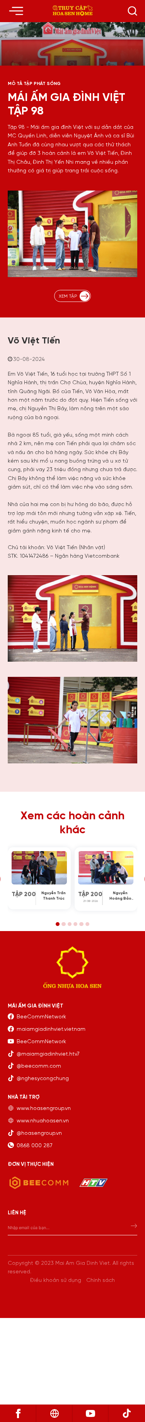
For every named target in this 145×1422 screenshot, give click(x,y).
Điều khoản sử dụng (55, 1280)
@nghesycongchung (43, 1079)
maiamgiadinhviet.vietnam (51, 1029)
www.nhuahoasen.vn (43, 1121)
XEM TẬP (68, 296)
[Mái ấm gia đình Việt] (72, 11)
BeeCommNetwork (41, 1017)
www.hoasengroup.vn (44, 1109)
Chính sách (100, 1280)
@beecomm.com (39, 1066)
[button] (58, 924)
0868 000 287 (35, 1146)
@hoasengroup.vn (39, 1133)
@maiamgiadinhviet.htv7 (48, 1054)
